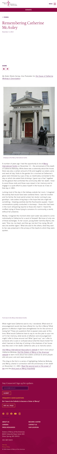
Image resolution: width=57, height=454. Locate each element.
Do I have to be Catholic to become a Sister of (21, 401)
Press (8, 427)
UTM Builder (5, 417)
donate (28, 10)
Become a (34, 422)
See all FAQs (8, 405)
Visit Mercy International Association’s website (19, 350)
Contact (32, 424)
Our (33, 427)
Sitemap (4, 444)
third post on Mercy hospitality (23, 368)
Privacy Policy (6, 447)
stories (6, 17)
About (6, 422)
